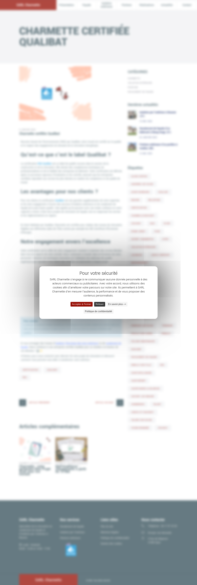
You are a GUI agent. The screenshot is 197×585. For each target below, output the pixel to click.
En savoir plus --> (117, 304)
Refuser (100, 304)
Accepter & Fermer (81, 304)
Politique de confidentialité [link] (98, 311)
